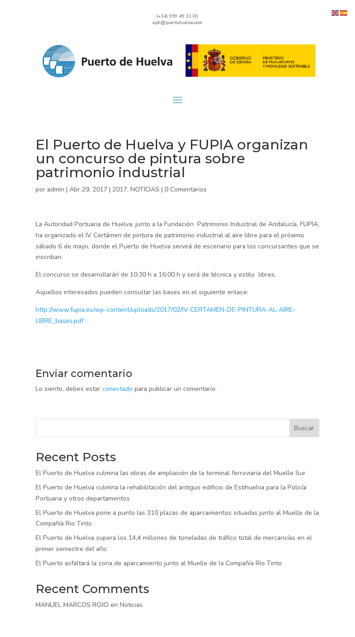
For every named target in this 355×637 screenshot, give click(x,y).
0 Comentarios (186, 189)
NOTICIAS (144, 189)
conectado (117, 388)
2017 (119, 189)
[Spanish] (344, 12)
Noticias (131, 604)
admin (55, 189)
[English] (335, 12)
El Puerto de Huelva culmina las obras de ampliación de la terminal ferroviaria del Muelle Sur (171, 473)
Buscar (304, 428)
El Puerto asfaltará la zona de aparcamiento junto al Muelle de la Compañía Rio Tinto (159, 563)
